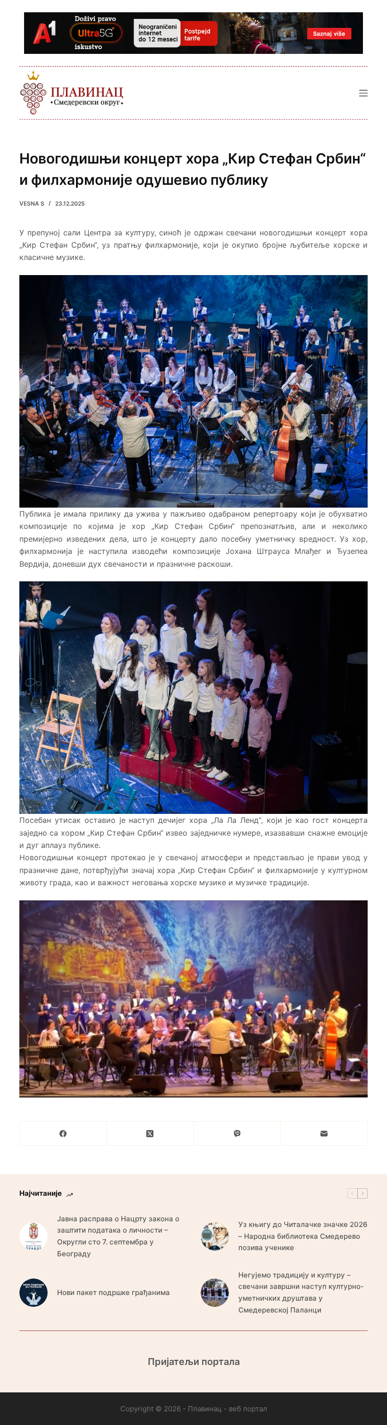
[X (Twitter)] (150, 1134)
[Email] (324, 1134)
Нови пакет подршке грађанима (113, 1292)
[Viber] (237, 1134)
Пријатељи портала (194, 1361)
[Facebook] (63, 1134)
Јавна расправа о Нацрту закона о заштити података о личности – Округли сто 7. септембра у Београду (118, 1236)
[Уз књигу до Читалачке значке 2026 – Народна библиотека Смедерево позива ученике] (215, 1236)
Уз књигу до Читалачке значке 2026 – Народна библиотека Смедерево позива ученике (303, 1236)
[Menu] (363, 93)
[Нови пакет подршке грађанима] (33, 1292)
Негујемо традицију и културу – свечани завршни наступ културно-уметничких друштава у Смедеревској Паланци (301, 1292)
